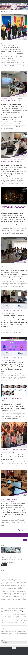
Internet (14, 42)
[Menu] (26, 1)
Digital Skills (4, 98)
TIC (1, 43)
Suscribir (4, 564)
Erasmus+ (3, 42)
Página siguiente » (22, 530)
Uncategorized (19, 100)
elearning (10, 98)
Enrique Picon (11, 45)
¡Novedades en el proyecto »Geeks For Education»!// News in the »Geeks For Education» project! (12, 457)
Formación (8, 42)
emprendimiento (16, 159)
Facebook (3, 570)
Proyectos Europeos (21, 42)
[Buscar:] (12, 540)
